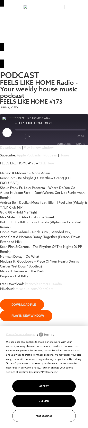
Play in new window (39, 147)
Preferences (44, 415)
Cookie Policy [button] (32, 367)
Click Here (46, 163)
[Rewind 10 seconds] (19, 136)
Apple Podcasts (29, 155)
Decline (44, 401)
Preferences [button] (49, 372)
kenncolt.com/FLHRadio (43, 284)
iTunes (64, 155)
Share (80, 144)
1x (28, 136)
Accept (44, 386)
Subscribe (64, 144)
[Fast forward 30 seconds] (42, 136)
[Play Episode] (6, 132)
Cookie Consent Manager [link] (20, 334)
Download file (10, 147)
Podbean (50, 155)
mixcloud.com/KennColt (34, 289)
